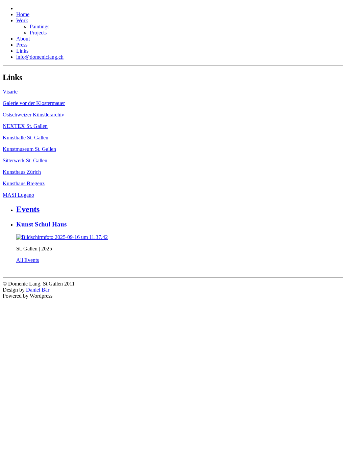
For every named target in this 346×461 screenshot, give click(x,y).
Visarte (10, 91)
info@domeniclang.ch (40, 57)
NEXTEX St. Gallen (25, 126)
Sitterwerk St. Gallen (25, 160)
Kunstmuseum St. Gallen (29, 149)
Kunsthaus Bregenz (24, 183)
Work (22, 20)
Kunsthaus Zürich (22, 172)
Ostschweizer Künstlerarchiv (33, 114)
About (23, 39)
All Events (27, 260)
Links (22, 51)
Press (21, 45)
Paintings (39, 26)
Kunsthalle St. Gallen (25, 137)
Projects (38, 32)
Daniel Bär (37, 290)
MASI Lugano (18, 195)
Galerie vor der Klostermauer (34, 103)
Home (22, 14)
